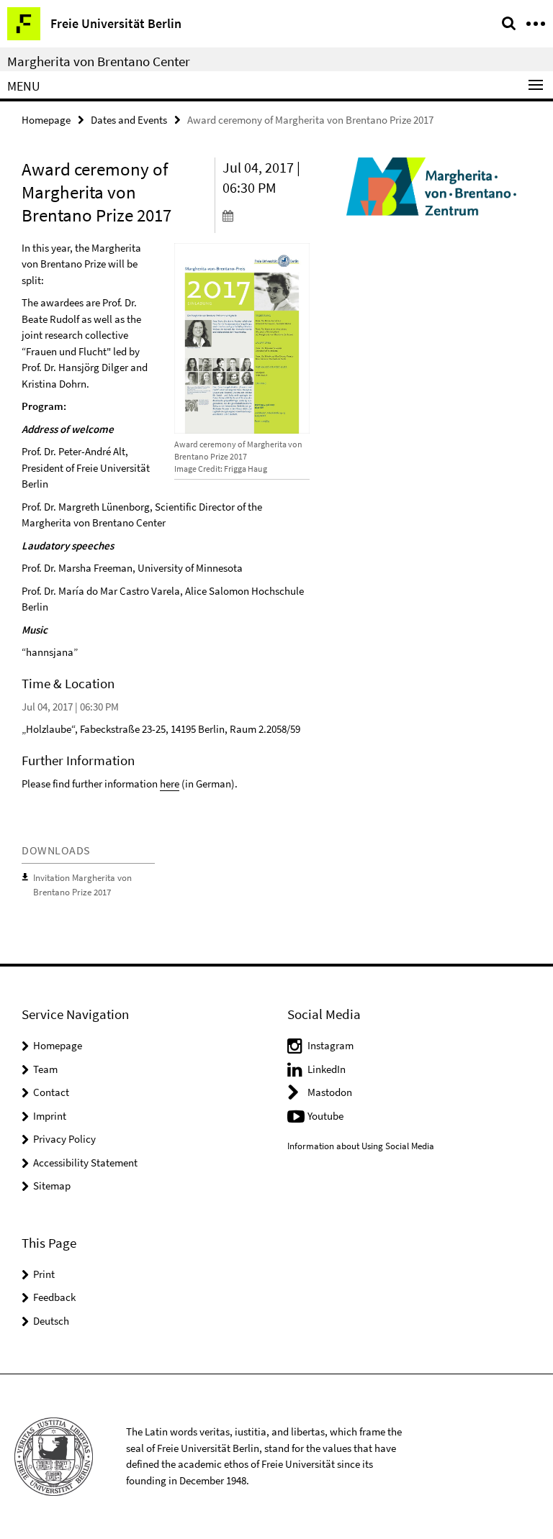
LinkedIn (326, 1069)
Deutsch (51, 1321)
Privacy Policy (64, 1139)
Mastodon (329, 1092)
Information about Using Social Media (360, 1146)
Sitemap (52, 1185)
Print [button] (44, 1274)
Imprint (49, 1116)
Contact (51, 1092)
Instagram (330, 1045)
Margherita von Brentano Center (98, 61)
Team (45, 1069)
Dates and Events (129, 120)
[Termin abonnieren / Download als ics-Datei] (266, 215)
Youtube (325, 1116)
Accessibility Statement (85, 1162)
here (169, 783)
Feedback (54, 1297)
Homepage (46, 120)
